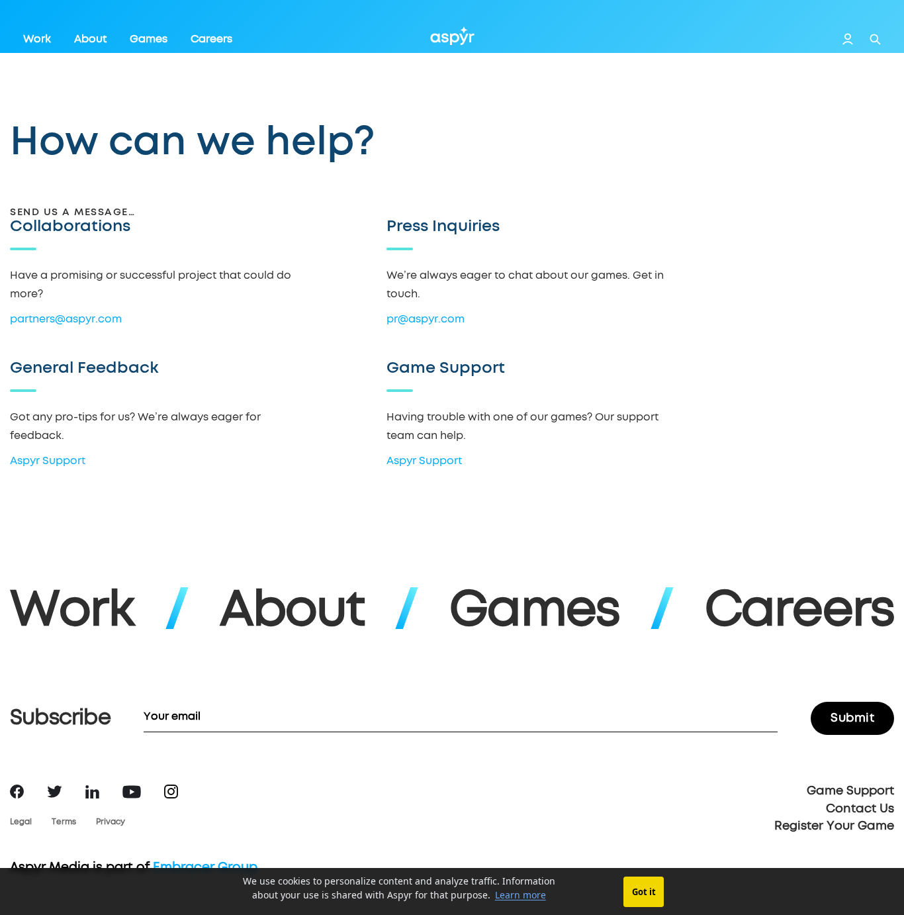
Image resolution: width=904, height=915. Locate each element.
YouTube (131, 791)
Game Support (850, 791)
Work (37, 39)
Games (148, 39)
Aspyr (452, 35)
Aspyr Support (47, 461)
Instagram (171, 791)
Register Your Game (834, 826)
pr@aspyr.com (425, 319)
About (90, 39)
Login (847, 39)
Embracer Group (205, 867)
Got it (644, 892)
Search (875, 39)
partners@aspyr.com (66, 319)
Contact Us (860, 809)
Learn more (520, 895)
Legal (21, 822)
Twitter (54, 791)
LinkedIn (92, 791)
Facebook (17, 791)
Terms (64, 822)
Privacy (110, 822)
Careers (211, 39)
